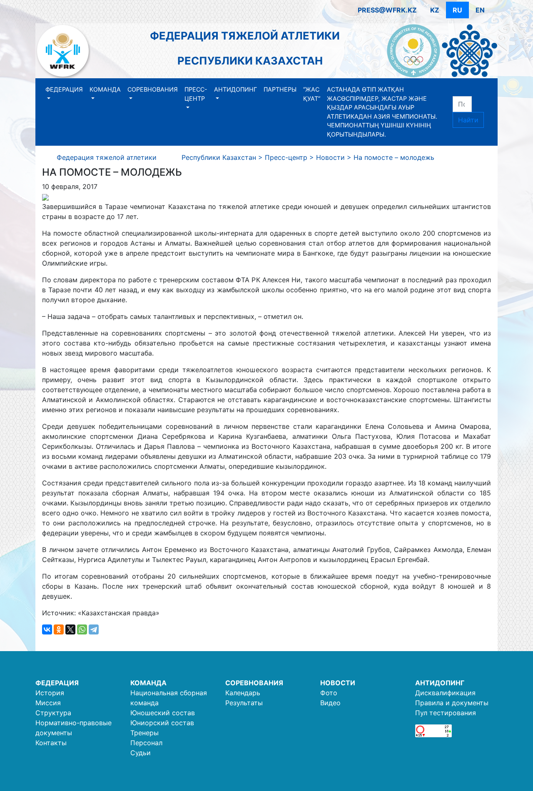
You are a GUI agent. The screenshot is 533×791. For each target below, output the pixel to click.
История (49, 693)
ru (457, 10)
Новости (337, 683)
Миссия (48, 703)
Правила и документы (451, 703)
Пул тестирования (445, 713)
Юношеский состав (162, 713)
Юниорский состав (162, 723)
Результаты (244, 703)
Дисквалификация (445, 693)
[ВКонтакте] (47, 629)
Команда (105, 89)
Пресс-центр (195, 94)
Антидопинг (235, 89)
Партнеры (280, 89)
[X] (70, 629)
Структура (53, 713)
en (480, 10)
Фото (328, 693)
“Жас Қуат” (311, 94)
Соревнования (152, 89)
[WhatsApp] (82, 629)
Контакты (51, 743)
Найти (468, 120)
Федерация (64, 89)
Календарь (242, 693)
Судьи (140, 753)
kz (434, 10)
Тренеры (144, 733)
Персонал (146, 743)
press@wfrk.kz (387, 10)
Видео (330, 703)
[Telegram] (94, 629)
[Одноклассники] (59, 629)
